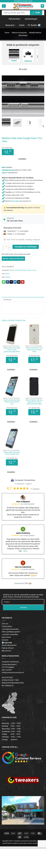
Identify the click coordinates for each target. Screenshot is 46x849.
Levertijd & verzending (10, 634)
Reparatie (9, 25)
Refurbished (14, 19)
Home (7, 33)
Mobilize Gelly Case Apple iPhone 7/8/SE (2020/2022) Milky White (12, 349)
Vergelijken (22, 159)
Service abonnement (9, 645)
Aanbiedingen (31, 19)
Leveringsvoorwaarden (10, 629)
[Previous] (5, 96)
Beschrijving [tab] (7, 299)
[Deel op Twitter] (15, 282)
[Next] (40, 96)
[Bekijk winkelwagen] (42, 6)
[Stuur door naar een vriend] (19, 282)
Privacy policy (7, 626)
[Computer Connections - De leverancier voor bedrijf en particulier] (23, 6)
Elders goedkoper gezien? (11, 632)
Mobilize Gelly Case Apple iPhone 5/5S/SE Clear (12, 453)
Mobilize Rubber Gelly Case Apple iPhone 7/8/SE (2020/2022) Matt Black (34, 402)
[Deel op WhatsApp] (3, 282)
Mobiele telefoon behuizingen (18, 270)
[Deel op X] (11, 282)
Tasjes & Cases (31, 270)
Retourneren (6, 637)
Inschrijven (23, 607)
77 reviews (35, 489)
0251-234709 (28, 1)
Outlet (22, 25)
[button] (4, 6)
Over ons (5, 624)
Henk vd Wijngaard (23, 502)
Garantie (5, 640)
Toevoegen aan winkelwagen (26, 247)
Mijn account (6, 651)
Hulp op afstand (8, 648)
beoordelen (15, 201)
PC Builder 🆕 (34, 25)
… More (24, 551)
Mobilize (7, 273)
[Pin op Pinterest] (22, 282)
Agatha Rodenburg (23, 533)
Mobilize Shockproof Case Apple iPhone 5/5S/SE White (34, 349)
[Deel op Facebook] (7, 282)
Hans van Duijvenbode (23, 567)
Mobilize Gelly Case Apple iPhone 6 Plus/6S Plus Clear (12, 402)
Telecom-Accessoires (19, 33)
